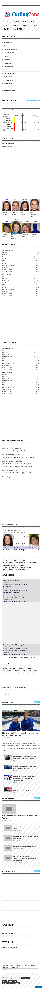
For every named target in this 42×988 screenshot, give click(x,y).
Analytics (26, 25)
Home (6, 21)
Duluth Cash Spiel (20, 550)
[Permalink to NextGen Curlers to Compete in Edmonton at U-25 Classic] (8, 789)
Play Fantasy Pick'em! (28, 657)
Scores (7, 25)
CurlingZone (25, 978)
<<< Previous (6, 695)
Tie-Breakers (8, 63)
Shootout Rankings (10, 567)
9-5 (38, 550)
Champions (7, 46)
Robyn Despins (8, 125)
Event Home (8, 42)
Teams (33, 21)
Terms (4, 981)
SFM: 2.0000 (8, 77)
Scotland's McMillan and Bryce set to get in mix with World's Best (24, 767)
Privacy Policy (12, 981)
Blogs (6, 29)
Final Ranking (8, 80)
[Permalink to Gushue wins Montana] (8, 848)
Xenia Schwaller (18, 464)
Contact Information (10, 49)
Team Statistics (9, 73)
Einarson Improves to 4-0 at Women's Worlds (25, 827)
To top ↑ (38, 987)
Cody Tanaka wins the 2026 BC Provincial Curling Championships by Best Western (24, 858)
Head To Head (8, 87)
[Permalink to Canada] (8, 757)
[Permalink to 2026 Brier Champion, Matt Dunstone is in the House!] (8, 838)
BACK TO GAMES (9, 139)
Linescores (7, 70)
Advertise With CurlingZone (11, 983)
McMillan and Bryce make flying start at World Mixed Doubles (20, 734)
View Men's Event (9, 90)
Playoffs (24, 584)
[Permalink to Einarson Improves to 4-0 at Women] (8, 827)
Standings (7, 60)
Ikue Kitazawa (17, 473)
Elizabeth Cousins (19, 457)
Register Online (9, 53)
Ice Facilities (17, 29)
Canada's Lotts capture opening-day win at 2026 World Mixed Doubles (24, 757)
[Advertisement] (21, 175)
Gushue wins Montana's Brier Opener (25, 846)
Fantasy (16, 25)
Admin (38, 110)
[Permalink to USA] (8, 777)
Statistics (7, 671)
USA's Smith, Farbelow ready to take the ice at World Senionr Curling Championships (24, 778)
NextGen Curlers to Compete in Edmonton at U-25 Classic (23, 789)
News (36, 25)
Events (25, 21)
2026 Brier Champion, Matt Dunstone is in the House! (25, 837)
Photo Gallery (8, 84)
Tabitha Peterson (8, 119)
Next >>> (37, 695)
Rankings (15, 21)
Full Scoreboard (14, 657)
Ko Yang (15, 451)
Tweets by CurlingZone (9, 947)
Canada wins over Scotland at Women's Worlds (19, 816)
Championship (8, 66)
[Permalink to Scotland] (8, 767)
